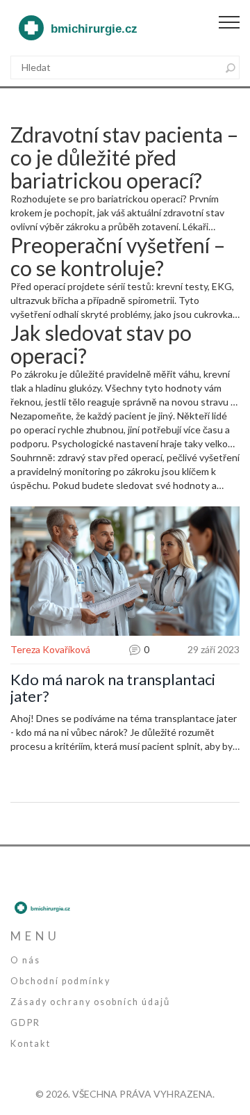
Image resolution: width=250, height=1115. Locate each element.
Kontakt (30, 1043)
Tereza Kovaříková (50, 649)
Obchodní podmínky (60, 981)
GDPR (25, 1023)
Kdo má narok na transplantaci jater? (112, 688)
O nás (25, 960)
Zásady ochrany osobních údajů (90, 1002)
